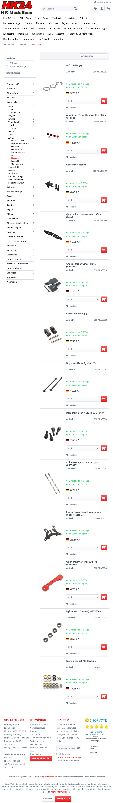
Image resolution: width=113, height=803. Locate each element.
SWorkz (11, 125)
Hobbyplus (13, 173)
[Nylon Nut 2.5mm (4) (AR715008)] (52, 632)
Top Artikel (12, 277)
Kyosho (11, 119)
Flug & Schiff (13, 84)
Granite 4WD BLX (18, 152)
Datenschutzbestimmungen (69, 757)
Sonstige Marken (16, 182)
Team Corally (14, 122)
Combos (10, 205)
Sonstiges (11, 272)
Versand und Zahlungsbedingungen (40, 736)
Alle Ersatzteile (17, 164)
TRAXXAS (11, 97)
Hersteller (10, 58)
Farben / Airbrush (15, 236)
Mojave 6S (15, 158)
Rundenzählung (14, 268)
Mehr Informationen (60, 791)
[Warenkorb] (108, 8)
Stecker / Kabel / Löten (17, 223)
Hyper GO (12, 131)
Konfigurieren (63, 798)
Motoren (11, 200)
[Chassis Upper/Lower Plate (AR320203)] (52, 285)
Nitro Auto (12, 88)
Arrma (11, 138)
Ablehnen (47, 798)
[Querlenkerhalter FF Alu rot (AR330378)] (52, 583)
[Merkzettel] (95, 8)
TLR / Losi (12, 128)
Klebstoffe (11, 245)
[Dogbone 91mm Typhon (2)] (52, 384)
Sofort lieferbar (13, 73)
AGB (32, 750)
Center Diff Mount (76, 164)
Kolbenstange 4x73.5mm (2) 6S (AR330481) (82, 464)
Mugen (11, 115)
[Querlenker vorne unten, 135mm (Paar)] (52, 235)
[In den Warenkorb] (104, 101)
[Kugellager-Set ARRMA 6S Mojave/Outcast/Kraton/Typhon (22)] (52, 682)
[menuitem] (60, 8)
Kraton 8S (15, 161)
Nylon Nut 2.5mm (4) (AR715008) (83, 611)
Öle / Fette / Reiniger (16, 241)
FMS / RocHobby (15, 179)
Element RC (13, 167)
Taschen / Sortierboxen (18, 263)
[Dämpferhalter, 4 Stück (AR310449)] (52, 434)
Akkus (10, 214)
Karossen (11, 232)
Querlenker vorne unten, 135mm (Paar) (84, 215)
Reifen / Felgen (14, 227)
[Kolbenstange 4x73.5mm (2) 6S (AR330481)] (52, 483)
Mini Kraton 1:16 (17, 141)
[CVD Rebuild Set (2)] (52, 334)
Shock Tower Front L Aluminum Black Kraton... (83, 513)
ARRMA (13, 63)
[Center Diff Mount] (52, 185)
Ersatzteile (12, 102)
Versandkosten (51, 776)
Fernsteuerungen (15, 191)
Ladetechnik (12, 218)
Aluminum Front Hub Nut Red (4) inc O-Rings (86, 116)
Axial (10, 134)
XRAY (10, 109)
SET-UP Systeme (14, 259)
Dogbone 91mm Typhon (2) (80, 363)
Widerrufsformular (39, 747)
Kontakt (33, 731)
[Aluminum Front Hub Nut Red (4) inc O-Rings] (52, 136)
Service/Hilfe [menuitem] (102, 2)
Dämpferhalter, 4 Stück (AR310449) (85, 412)
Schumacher (14, 112)
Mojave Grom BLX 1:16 (20, 143)
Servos (10, 196)
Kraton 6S (15, 146)
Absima (11, 170)
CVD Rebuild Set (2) (76, 313)
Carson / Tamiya (15, 176)
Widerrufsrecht (37, 741)
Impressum (35, 754)
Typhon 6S (15, 155)
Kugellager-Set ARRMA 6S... (81, 661)
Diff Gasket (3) (74, 65)
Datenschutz (36, 744)
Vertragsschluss (37, 728)
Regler (10, 209)
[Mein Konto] (102, 8)
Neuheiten (12, 282)
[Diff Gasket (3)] (52, 86)
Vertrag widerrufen (41, 758)
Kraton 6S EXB (16, 149)
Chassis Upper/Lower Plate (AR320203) (81, 265)
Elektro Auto (12, 93)
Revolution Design (18, 66)
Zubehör (11, 187)
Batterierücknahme (39, 724)
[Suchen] (75, 8)
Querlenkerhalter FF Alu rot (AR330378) (81, 563)
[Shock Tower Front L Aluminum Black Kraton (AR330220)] (52, 533)
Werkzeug (11, 250)
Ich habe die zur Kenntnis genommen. (69, 757)
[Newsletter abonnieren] (78, 748)
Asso (10, 106)
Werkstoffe (12, 254)
